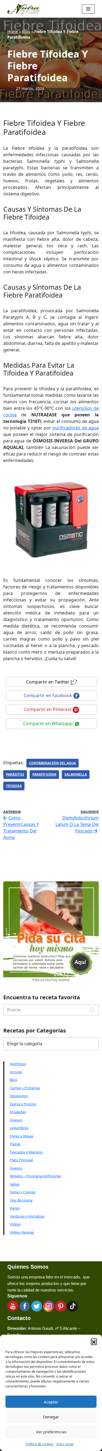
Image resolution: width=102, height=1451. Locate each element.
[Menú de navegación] (88, 9)
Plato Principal (21, 1159)
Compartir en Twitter (48, 682)
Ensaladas (18, 1111)
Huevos (16, 1120)
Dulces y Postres (23, 1103)
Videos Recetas (22, 1232)
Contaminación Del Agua (52, 763)
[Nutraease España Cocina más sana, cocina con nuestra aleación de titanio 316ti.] (23, 9)
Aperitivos (18, 1063)
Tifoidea (14, 786)
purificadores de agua (75, 428)
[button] (94, 1341)
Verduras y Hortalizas (27, 1216)
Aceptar (51, 1402)
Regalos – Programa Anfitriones (35, 1176)
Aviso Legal (64, 1444)
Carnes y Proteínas (25, 1087)
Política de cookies (40, 1444)
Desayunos (19, 1095)
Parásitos (15, 774)
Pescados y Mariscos (26, 1152)
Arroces (16, 1071)
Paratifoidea (44, 774)
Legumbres (19, 1127)
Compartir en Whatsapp (48, 723)
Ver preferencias (51, 1431)
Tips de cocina (21, 1200)
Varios (15, 1208)
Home (12, 31)
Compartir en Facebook (48, 695)
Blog (26, 31)
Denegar (51, 1416)
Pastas (15, 1143)
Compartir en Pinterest (48, 709)
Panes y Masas (21, 1136)
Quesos (16, 1168)
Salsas (15, 1184)
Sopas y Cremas (22, 1192)
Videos (15, 1224)
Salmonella (75, 774)
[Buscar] (92, 1010)
